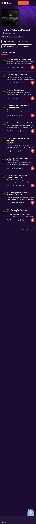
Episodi (4, 52)
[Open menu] (33, 3)
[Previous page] (27, 229)
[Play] (33, 67)
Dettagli (13, 52)
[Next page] (33, 229)
